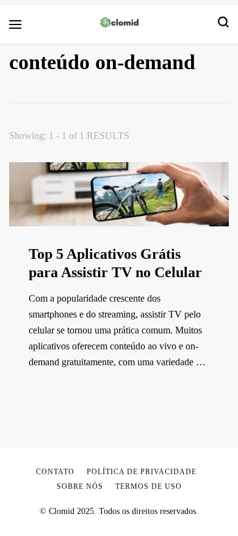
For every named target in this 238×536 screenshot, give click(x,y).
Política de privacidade (142, 471)
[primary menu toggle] (15, 24)
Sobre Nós (80, 486)
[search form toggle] (223, 24)
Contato (55, 471)
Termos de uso (148, 486)
